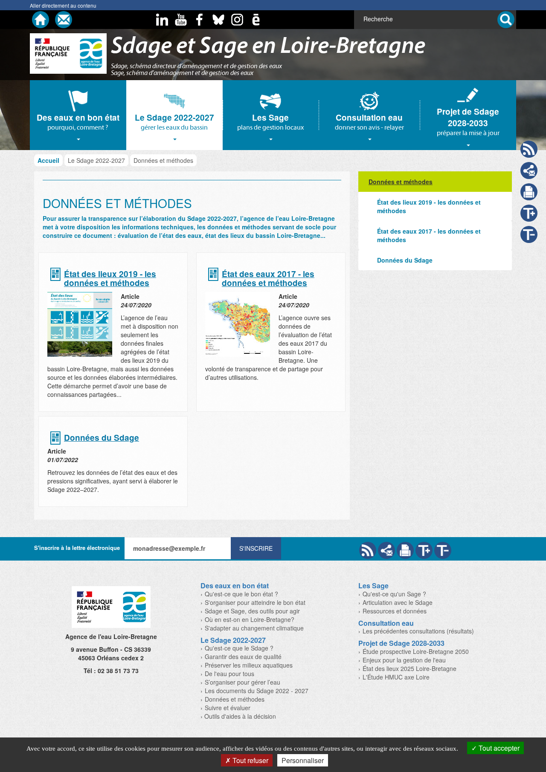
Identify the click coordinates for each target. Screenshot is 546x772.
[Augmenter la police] (424, 550)
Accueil (48, 160)
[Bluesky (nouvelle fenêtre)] (218, 19)
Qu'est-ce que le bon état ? (241, 594)
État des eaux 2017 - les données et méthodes (268, 279)
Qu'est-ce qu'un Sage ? (394, 594)
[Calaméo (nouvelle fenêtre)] (255, 19)
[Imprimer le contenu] (528, 191)
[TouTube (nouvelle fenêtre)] (180, 19)
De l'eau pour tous (229, 673)
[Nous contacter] (63, 19)
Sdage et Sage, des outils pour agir (252, 611)
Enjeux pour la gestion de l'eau (404, 660)
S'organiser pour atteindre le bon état (255, 602)
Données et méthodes (234, 699)
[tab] (78, 115)
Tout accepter (498, 748)
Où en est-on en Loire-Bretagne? (249, 619)
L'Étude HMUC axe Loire (396, 677)
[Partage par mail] (386, 550)
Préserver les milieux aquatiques (249, 665)
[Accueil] (40, 19)
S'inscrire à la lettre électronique (77, 548)
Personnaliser (303, 760)
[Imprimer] (405, 550)
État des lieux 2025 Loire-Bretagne (409, 668)
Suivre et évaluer (227, 707)
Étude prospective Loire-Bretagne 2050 (416, 651)
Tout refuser (249, 760)
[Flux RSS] (367, 550)
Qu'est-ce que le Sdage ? (239, 648)
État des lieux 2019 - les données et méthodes (110, 279)
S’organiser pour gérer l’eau (242, 682)
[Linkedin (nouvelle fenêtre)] (162, 19)
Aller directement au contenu (63, 5)
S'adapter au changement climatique (254, 628)
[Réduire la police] (442, 550)
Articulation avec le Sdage (398, 602)
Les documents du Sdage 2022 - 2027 (256, 690)
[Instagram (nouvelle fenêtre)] (237, 19)
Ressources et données (395, 611)
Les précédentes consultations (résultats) (418, 631)
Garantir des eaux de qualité (243, 656)
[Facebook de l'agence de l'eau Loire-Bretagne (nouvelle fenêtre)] (199, 19)
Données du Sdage (101, 438)
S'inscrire (256, 548)
